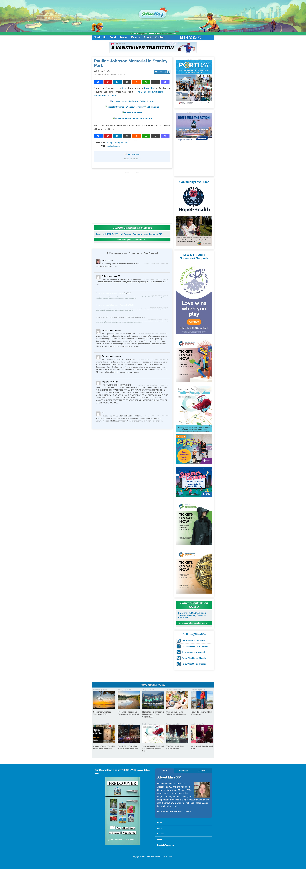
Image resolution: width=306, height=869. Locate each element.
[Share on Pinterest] (108, 82)
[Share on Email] (127, 82)
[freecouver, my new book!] (122, 844)
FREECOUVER (155, 33)
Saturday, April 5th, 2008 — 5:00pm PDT (110, 74)
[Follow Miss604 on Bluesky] (181, 38)
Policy (159, 839)
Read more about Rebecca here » (174, 811)
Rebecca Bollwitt (102, 71)
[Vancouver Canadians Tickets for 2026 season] (153, 47)
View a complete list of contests (131, 240)
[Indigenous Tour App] (194, 231)
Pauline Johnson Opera (105, 96)
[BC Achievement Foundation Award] (194, 360)
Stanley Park (150, 88)
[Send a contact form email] (199, 38)
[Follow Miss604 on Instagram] (186, 38)
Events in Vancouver (165, 845)
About (147, 37)
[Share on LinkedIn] (117, 82)
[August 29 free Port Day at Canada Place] (194, 82)
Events (135, 37)
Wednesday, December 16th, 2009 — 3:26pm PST (153, 385)
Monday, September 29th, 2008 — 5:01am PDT (158, 319)
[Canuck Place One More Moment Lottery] (194, 298)
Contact (160, 37)
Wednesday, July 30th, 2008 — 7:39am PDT (159, 307)
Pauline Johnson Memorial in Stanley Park (130, 63)
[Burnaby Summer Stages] (194, 449)
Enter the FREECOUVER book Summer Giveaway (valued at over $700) (129, 234)
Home (159, 823)
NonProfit (100, 37)
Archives (202, 771)
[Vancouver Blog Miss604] (153, 13)
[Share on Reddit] (136, 82)
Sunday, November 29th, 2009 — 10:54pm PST (153, 359)
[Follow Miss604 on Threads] (190, 38)
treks (124, 88)
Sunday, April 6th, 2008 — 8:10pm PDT (156, 279)
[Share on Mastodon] (165, 82)
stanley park (118, 142)
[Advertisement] (132, 196)
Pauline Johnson (113, 146)
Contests (183, 771)
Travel (123, 37)
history (109, 142)
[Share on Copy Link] (155, 82)
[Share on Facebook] (98, 82)
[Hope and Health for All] (194, 200)
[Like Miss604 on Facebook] (195, 38)
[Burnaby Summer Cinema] (194, 482)
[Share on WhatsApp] (146, 82)
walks (126, 142)
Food (113, 37)
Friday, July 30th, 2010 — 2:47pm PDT (156, 416)
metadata (132, 140)
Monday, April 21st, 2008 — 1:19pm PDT (159, 295)
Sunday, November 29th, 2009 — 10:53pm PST (153, 333)
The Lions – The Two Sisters (150, 92)
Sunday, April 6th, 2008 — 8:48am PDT (156, 264)
